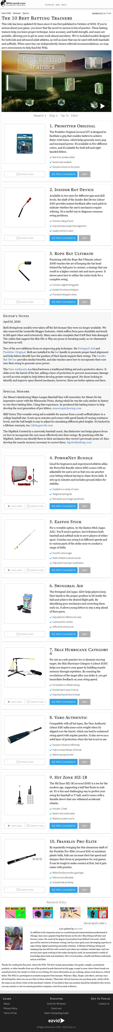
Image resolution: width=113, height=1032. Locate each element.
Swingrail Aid (86, 348)
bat (57, 352)
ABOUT (64, 5)
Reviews (17, 13)
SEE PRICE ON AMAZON (63, 174)
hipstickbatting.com (79, 442)
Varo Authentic (18, 369)
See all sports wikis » (95, 923)
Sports (26, 13)
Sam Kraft (78, 929)
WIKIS (58, 5)
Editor (74, 115)
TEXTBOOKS (49, 5)
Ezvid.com (56, 1008)
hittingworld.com (42, 425)
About (7, 1003)
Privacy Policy (10, 1008)
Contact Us (103, 1003)
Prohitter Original (14, 352)
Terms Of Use (10, 1012)
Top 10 (64, 115)
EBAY (84, 174)
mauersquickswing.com (67, 408)
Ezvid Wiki (6, 13)
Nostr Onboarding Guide (56, 1012)
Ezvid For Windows (56, 1003)
